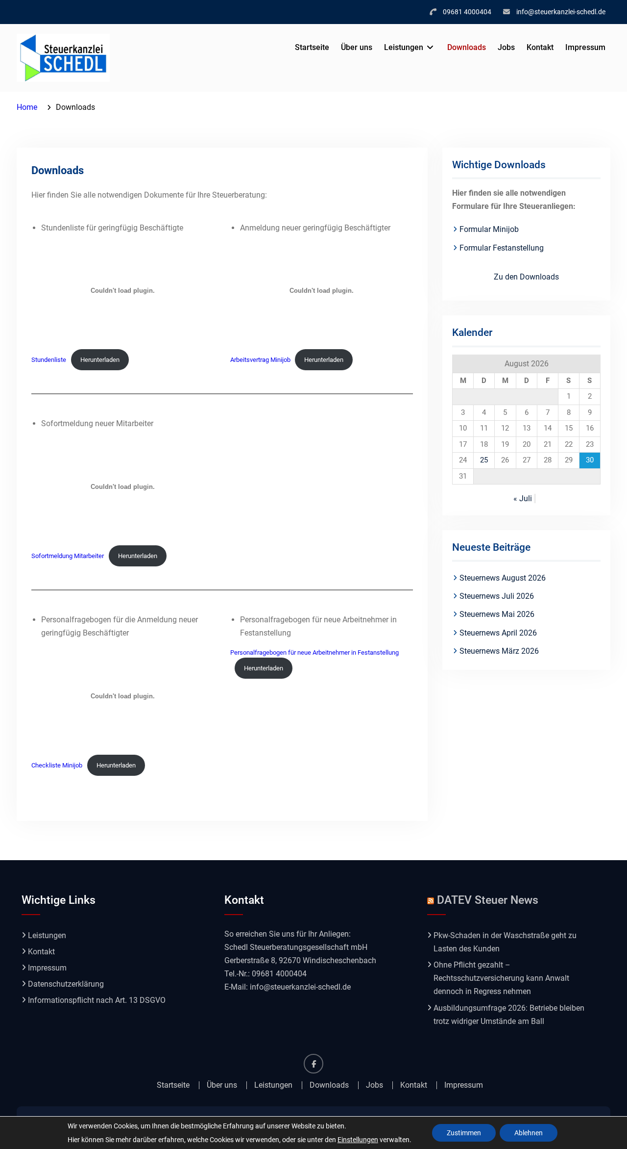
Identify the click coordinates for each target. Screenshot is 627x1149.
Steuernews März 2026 (499, 651)
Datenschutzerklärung (66, 984)
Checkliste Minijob (56, 765)
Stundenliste (48, 359)
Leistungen (403, 47)
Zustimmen (464, 1133)
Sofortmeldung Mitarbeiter (67, 556)
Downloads (466, 47)
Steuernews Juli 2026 (496, 596)
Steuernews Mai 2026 (496, 614)
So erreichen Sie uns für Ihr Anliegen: (287, 934)
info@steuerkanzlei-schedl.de (560, 12)
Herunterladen (100, 359)
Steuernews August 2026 (502, 578)
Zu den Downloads (526, 276)
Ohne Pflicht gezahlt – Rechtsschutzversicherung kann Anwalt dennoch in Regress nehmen (501, 978)
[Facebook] (313, 1063)
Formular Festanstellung (501, 248)
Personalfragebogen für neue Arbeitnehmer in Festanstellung (314, 652)
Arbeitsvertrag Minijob (260, 359)
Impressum (585, 47)
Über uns (356, 47)
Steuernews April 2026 (498, 633)
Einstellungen (358, 1140)
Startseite (312, 47)
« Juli (522, 498)
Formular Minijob (489, 229)
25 (484, 460)
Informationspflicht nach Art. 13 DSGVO (97, 1000)
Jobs (506, 47)
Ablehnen (528, 1133)
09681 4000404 (467, 12)
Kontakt (540, 47)
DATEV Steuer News (487, 900)
